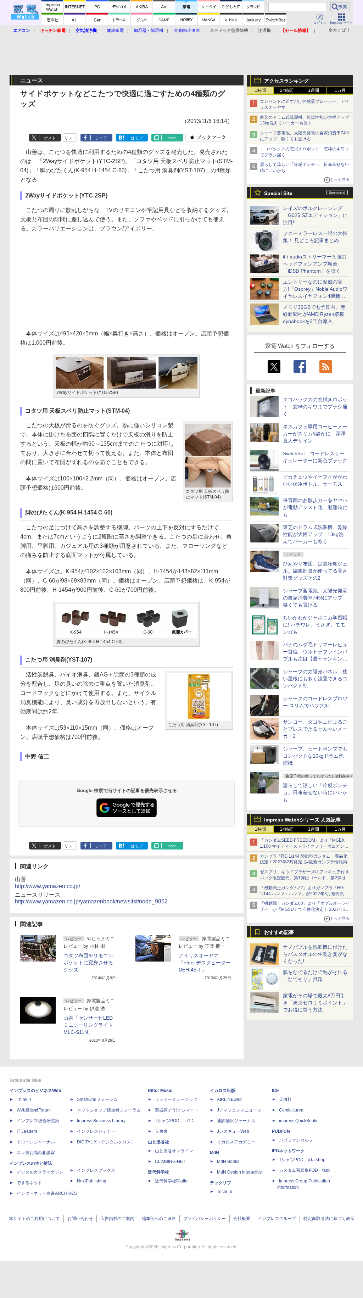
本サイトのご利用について (34, 1218)
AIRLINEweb (229, 1099)
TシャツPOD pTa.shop (302, 1159)
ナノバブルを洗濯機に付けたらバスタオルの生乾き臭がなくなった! (315, 954)
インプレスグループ (277, 1218)
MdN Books (228, 1161)
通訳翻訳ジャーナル (236, 1120)
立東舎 (161, 1131)
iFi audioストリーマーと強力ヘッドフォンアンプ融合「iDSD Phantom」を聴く (315, 264)
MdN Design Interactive (239, 1172)
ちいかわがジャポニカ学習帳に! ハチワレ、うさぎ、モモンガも (315, 625)
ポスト (50, 138)
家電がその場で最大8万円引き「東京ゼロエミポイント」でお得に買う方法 (315, 1003)
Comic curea (291, 1110)
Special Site (278, 193)
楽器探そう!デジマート (177, 1110)
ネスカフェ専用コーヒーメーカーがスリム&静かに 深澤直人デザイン (315, 434)
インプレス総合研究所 (38, 1120)
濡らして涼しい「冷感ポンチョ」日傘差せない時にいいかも (315, 792)
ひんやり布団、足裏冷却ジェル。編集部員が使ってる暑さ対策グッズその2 (315, 571)
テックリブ (220, 1182)
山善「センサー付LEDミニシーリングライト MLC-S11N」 (88, 1025)
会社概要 (241, 1218)
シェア (101, 138)
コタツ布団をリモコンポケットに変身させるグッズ (88, 963)
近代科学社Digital (172, 1181)
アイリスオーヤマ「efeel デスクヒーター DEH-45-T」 (205, 963)
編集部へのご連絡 (159, 1218)
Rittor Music (160, 1090)
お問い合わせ (80, 1218)
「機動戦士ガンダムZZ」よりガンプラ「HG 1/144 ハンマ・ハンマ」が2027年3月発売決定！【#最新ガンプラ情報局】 (302, 893)
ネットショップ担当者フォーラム (109, 1110)
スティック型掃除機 (229, 30)
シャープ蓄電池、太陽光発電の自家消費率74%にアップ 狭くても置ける (315, 598)
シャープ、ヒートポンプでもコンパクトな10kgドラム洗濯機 (315, 756)
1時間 (260, 90)
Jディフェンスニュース (239, 1110)
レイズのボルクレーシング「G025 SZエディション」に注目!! (315, 215)
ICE (275, 1090)
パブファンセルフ (296, 1140)
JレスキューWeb (233, 1131)
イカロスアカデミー (236, 1142)
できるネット (29, 1182)
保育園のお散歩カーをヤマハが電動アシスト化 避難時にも (315, 507)
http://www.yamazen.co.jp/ (47, 886)
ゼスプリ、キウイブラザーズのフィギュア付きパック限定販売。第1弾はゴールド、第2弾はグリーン (305, 877)
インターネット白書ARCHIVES (47, 1193)
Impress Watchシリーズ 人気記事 (302, 820)
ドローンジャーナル (36, 1142)
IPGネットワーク (288, 1150)
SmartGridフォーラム (97, 1099)
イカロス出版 (222, 1090)
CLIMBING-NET (170, 1161)
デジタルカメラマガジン (40, 1172)
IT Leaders (27, 1131)
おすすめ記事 (279, 932)
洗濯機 (264, 30)
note (172, 138)
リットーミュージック (176, 1099)
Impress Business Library (101, 1120)
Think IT (24, 1099)
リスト (70, 138)
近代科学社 (158, 1172)
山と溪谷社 (158, 1142)
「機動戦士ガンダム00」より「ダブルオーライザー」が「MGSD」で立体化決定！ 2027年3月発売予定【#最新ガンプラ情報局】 (305, 909)
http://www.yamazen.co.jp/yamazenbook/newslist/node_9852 (91, 901)
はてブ (137, 138)
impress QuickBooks (298, 1120)
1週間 (313, 90)
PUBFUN (281, 1131)
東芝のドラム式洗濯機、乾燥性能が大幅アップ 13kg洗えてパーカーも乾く (315, 534)
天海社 (285, 1099)
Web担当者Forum (34, 1110)
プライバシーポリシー (204, 1218)
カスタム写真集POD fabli (304, 1170)
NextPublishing (91, 1181)
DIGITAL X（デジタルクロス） (106, 1142)
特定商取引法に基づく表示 (328, 1218)
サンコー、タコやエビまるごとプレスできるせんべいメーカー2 (315, 729)
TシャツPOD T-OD (174, 1120)
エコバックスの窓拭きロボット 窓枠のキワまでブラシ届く (315, 407)
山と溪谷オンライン (174, 1150)
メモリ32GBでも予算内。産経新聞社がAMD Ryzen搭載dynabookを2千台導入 (314, 314)
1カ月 (340, 90)
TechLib (224, 1191)
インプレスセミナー (96, 1131)
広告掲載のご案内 (117, 1218)
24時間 (287, 90)
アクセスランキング (286, 81)
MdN (214, 1152)
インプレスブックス (96, 1170)
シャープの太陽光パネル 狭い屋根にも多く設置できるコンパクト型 (315, 679)
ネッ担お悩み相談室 (36, 1152)
